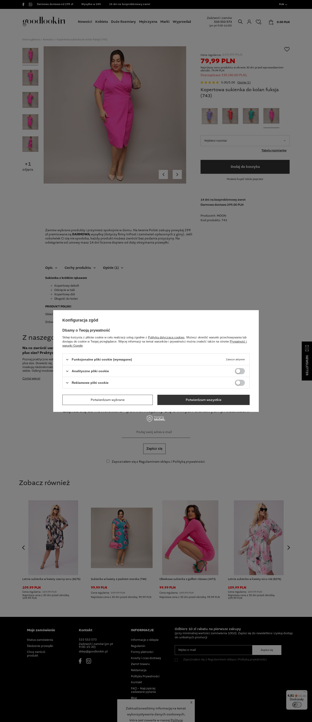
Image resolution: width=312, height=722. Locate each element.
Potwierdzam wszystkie (203, 399)
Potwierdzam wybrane (107, 399)
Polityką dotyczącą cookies (166, 337)
